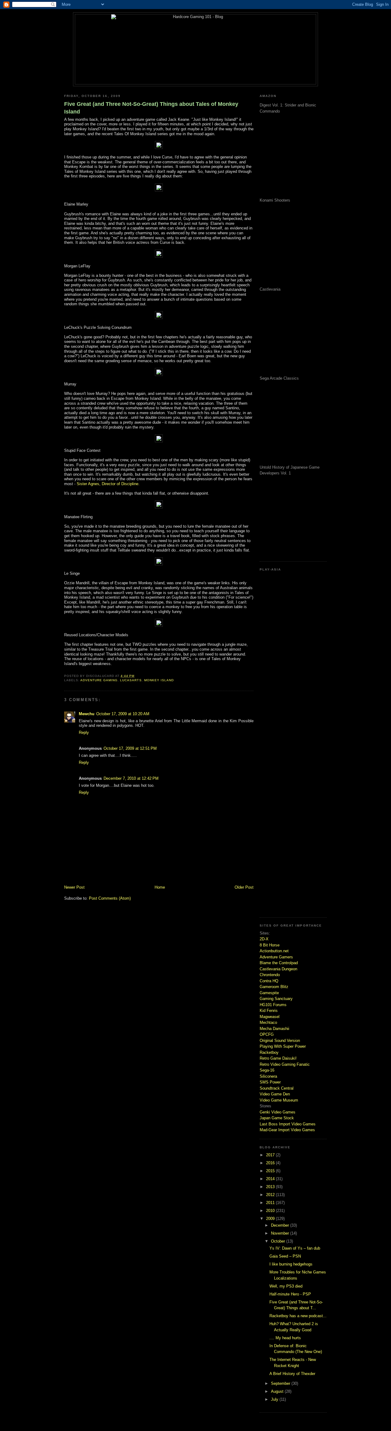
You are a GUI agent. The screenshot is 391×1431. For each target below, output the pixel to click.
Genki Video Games (277, 1112)
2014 (271, 1178)
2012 (271, 1194)
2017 (271, 1155)
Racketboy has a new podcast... (298, 1316)
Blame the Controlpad (279, 963)
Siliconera (268, 1076)
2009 (271, 1218)
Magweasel (270, 1016)
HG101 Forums (273, 1004)
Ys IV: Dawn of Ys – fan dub (294, 1248)
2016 (271, 1163)
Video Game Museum (279, 1100)
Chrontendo (270, 974)
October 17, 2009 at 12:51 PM (130, 748)
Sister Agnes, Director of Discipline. (108, 483)
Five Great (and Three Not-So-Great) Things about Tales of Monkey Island (151, 108)
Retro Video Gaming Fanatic (285, 1064)
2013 (271, 1186)
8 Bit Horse (270, 945)
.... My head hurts (285, 1338)
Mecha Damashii (274, 1028)
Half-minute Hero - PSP (290, 1294)
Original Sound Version (280, 1040)
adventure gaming (99, 680)
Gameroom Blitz (274, 986)
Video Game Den (275, 1094)
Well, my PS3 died (285, 1286)
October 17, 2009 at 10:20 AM (122, 714)
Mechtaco (268, 1022)
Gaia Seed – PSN (285, 1256)
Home (160, 887)
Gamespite (269, 993)
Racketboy (269, 1052)
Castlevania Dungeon (278, 969)
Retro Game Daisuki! (278, 1058)
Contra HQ (269, 981)
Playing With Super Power (283, 1046)
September (281, 1383)
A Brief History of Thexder (292, 1373)
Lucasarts (130, 680)
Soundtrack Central (277, 1088)
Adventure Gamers (276, 957)
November (280, 1233)
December (280, 1225)
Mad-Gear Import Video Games (287, 1130)
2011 (271, 1202)
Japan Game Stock (277, 1118)
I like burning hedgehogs (290, 1264)
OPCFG (267, 1034)
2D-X (264, 939)
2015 (271, 1171)
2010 (271, 1210)
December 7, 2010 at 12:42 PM (131, 778)
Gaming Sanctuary (276, 998)
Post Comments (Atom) (110, 898)
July (275, 1399)
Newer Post (74, 887)
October (278, 1241)
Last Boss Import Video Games (288, 1124)
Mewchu (86, 714)
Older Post (244, 887)
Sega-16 (267, 1070)
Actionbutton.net (274, 951)
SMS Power (270, 1082)
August (278, 1391)
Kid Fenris (269, 1010)
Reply (84, 732)
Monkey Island (159, 680)
